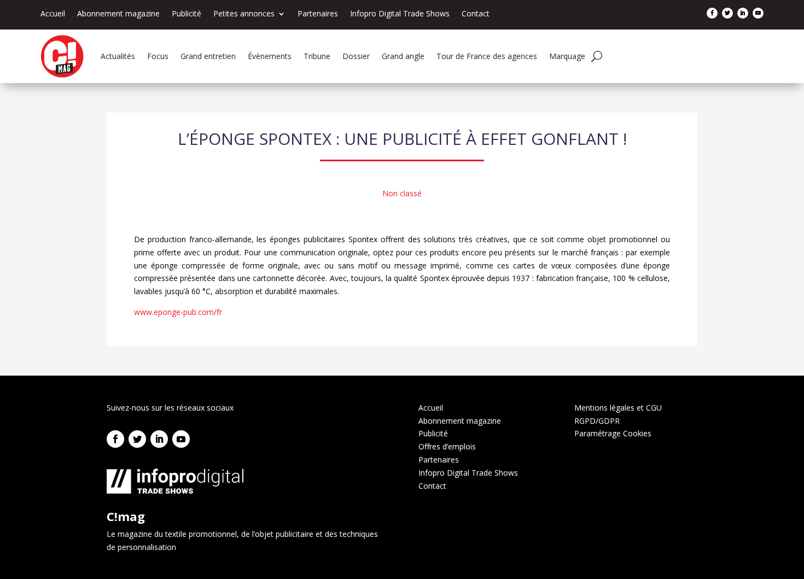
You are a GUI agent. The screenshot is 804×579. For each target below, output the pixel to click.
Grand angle (403, 56)
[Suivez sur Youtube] (758, 13)
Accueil (52, 14)
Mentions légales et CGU (618, 407)
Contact (476, 14)
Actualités (118, 56)
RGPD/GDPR (597, 421)
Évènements (270, 56)
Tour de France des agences (486, 56)
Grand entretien (208, 56)
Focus (157, 56)
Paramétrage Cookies (612, 433)
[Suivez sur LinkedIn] (742, 13)
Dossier (356, 56)
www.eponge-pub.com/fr (178, 312)
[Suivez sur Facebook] (712, 13)
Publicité (186, 14)
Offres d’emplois (447, 446)
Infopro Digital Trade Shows (400, 14)
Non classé (402, 193)
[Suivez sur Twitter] (727, 13)
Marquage (567, 56)
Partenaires (318, 14)
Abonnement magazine (118, 14)
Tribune (317, 56)
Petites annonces (244, 14)
